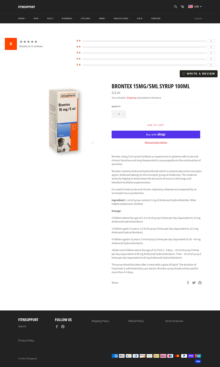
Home (21, 18)
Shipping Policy (100, 321)
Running (67, 18)
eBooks (156, 18)
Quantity (116, 106)
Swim (102, 18)
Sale (140, 18)
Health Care (121, 18)
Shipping (131, 98)
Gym (36, 18)
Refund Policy (136, 321)
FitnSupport (26, 7)
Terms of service (174, 321)
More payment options (156, 142)
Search (22, 326)
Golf (50, 18)
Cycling (86, 18)
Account (198, 18)
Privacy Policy (26, 341)
